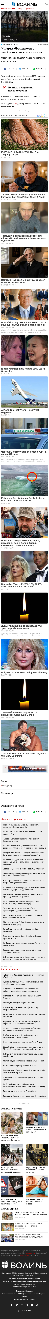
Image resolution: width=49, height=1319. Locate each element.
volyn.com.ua (30, 1253)
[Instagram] (22, 1305)
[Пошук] (46, 3)
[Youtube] (32, 1305)
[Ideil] (24, 1311)
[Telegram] (27, 1305)
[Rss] (37, 1305)
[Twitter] (17, 1305)
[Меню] (2, 4)
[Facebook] (11, 1305)
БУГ (16, 104)
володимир (7, 786)
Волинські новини (8, 9)
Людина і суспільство (26, 9)
